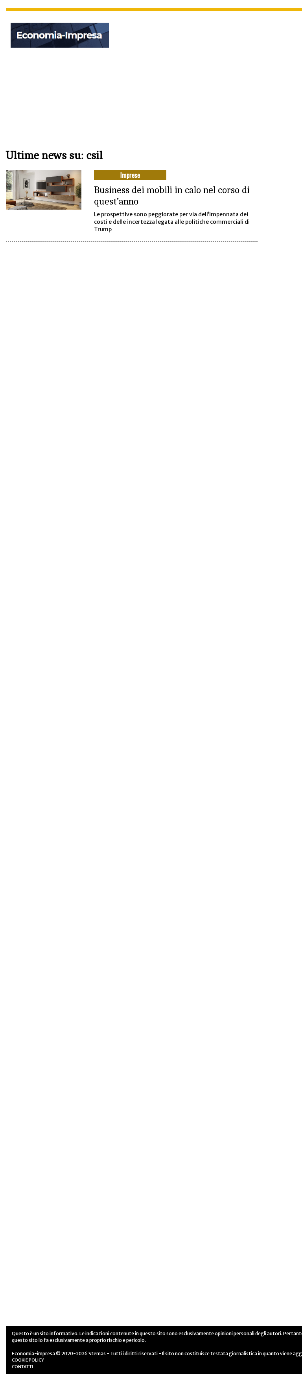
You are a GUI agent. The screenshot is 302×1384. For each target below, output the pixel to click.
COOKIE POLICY (28, 1360)
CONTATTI (22, 1366)
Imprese (130, 175)
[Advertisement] (215, 74)
